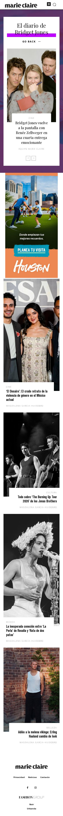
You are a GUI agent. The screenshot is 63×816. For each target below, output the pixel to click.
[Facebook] (27, 788)
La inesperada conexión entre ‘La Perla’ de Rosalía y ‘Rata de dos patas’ (26, 630)
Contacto (45, 777)
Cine (31, 118)
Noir (31, 804)
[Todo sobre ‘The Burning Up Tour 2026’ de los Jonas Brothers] (31, 454)
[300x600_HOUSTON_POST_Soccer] (31, 276)
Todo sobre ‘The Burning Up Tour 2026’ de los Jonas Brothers (37, 499)
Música (10, 622)
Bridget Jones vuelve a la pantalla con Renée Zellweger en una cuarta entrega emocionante (31, 132)
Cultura (51, 492)
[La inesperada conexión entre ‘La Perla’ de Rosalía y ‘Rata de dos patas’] (31, 570)
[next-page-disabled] (33, 158)
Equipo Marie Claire (31, 149)
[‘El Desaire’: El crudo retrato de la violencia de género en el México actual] (31, 335)
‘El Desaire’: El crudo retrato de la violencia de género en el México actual (26, 395)
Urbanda (31, 808)
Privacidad (19, 777)
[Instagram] (35, 788)
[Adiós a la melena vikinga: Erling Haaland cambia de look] (31, 690)
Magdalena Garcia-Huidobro (24, 405)
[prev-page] (28, 158)
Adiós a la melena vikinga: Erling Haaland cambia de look (37, 734)
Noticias (32, 777)
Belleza (52, 728)
